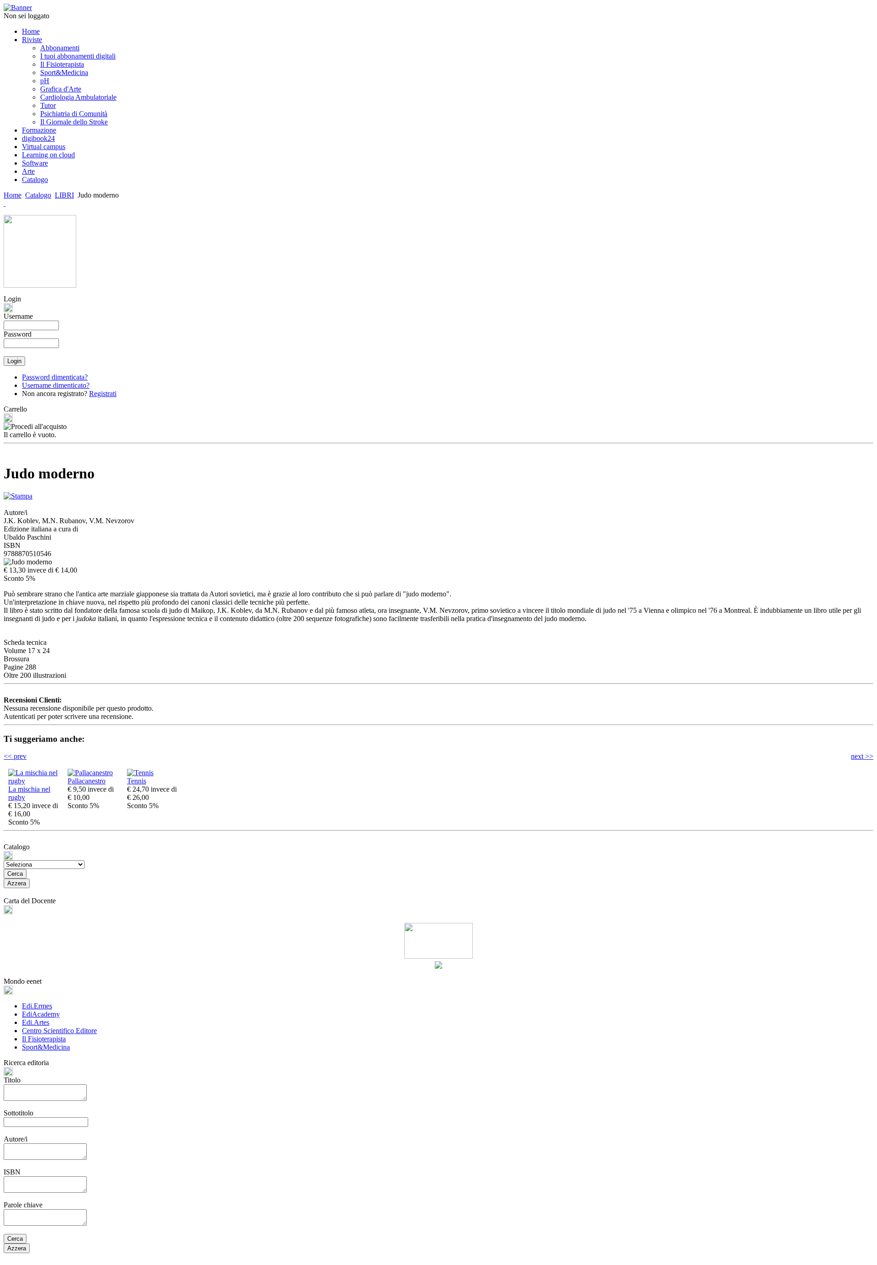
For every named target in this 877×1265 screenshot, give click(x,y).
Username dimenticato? (56, 385)
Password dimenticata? (55, 377)
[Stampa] (18, 494)
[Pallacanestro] (90, 773)
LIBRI (64, 195)
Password (18, 334)
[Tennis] (140, 773)
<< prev (15, 756)
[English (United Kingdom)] (4, 203)
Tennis (136, 781)
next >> (862, 756)
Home (12, 195)
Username (18, 316)
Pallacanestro (87, 781)
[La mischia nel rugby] (35, 781)
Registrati (102, 393)
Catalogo (38, 195)
